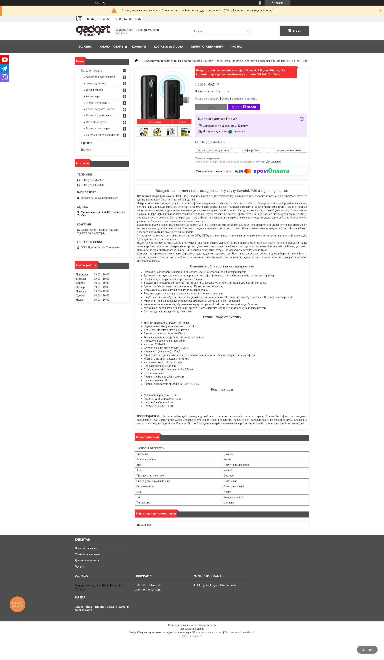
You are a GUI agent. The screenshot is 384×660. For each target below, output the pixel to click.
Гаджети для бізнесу (98, 115)
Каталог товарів (111, 46)
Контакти (139, 46)
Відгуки (86, 149)
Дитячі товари (94, 89)
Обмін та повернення (207, 46)
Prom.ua (211, 625)
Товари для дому (96, 83)
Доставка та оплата (168, 46)
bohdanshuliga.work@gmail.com (99, 197)
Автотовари (93, 96)
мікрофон (158, 195)
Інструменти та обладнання (102, 134)
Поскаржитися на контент (208, 632)
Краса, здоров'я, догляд (100, 109)
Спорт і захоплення (97, 102)
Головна (85, 46)
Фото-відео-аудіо (96, 122)
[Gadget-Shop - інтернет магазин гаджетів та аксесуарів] (93, 31)
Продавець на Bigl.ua (192, 628)
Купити (211, 107)
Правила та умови (86, 548)
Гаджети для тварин (98, 128)
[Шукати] (248, 31)
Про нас (236, 46)
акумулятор (180, 206)
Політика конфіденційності (239, 632)
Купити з (237, 107)
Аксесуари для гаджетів (100, 76)
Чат (370, 649)
